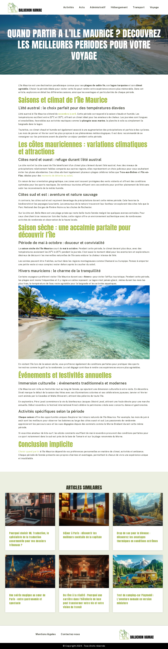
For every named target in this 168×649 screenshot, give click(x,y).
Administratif (98, 7)
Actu (82, 7)
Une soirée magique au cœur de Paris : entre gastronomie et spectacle (27, 599)
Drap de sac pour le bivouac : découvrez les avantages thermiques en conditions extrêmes (137, 537)
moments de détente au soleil (57, 175)
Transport (139, 7)
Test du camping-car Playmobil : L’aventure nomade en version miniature (135, 599)
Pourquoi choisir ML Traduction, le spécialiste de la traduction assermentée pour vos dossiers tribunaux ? (29, 539)
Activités (68, 7)
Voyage (154, 7)
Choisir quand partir (28, 451)
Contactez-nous (70, 634)
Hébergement (119, 7)
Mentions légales (46, 634)
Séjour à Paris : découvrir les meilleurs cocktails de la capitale (82, 535)
